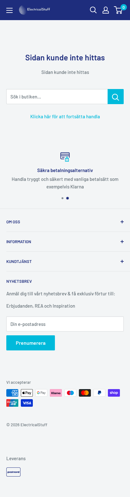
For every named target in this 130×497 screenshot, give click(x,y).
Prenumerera (30, 343)
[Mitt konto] (106, 10)
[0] (118, 10)
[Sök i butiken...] (116, 96)
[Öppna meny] (9, 10)
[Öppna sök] (93, 10)
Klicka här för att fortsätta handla (65, 116)
